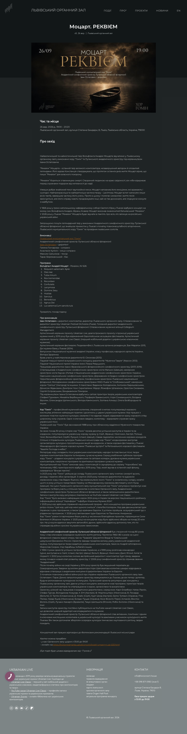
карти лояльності (94, 687)
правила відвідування (96, 678)
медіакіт (90, 684)
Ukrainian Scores (19, 696)
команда (90, 675)
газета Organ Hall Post (97, 693)
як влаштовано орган (96, 681)
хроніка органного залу (97, 690)
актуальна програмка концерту (101, 696)
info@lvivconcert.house (146, 675)
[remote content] (62, 148)
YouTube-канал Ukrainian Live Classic (28, 690)
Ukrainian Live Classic (21, 681)
